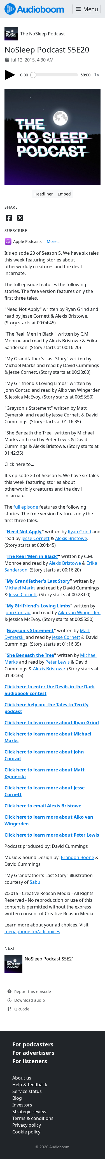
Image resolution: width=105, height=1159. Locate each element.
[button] (86, 9)
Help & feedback (29, 1084)
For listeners (29, 1061)
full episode (25, 507)
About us (21, 1078)
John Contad (17, 612)
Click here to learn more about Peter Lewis (51, 835)
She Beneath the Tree (30, 655)
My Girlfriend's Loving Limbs (38, 606)
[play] (10, 75)
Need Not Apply (24, 532)
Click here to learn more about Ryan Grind (51, 722)
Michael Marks (20, 588)
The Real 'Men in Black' (32, 556)
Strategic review (29, 1111)
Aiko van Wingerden (79, 612)
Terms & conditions (32, 1118)
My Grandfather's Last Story (38, 581)
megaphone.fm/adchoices (32, 931)
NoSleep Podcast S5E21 (49, 959)
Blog (17, 1098)
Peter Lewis (57, 662)
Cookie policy (26, 1132)
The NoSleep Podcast (42, 34)
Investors (22, 1105)
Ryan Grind (79, 532)
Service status (27, 1091)
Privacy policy (26, 1125)
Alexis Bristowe (71, 538)
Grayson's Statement (30, 630)
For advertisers (33, 1052)
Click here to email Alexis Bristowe (42, 806)
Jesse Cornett (36, 538)
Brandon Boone (77, 857)
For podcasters (32, 1044)
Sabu (35, 882)
